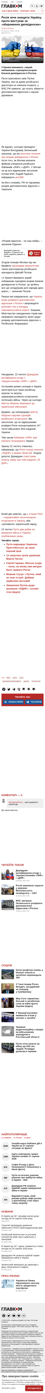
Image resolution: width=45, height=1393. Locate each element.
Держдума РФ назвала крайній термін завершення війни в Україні (26, 1188)
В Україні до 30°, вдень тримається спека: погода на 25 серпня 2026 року (22, 1247)
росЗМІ (19, 177)
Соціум (6, 965)
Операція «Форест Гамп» (32, 11)
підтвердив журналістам (25, 265)
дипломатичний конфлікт (12, 681)
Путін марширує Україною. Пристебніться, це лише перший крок (22, 547)
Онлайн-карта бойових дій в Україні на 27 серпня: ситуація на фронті (27, 1145)
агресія (26, 681)
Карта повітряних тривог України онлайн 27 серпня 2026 (25, 1156)
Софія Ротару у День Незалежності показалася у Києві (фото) (26, 1167)
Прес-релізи (10, 1275)
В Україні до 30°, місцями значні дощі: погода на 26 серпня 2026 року (20, 1217)
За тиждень (6, 1138)
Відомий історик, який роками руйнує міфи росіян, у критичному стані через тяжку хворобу (27, 1199)
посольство (36, 681)
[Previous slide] (38, 11)
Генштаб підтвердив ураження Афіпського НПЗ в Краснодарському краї (21, 1226)
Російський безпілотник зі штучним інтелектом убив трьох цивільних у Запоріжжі (18, 1237)
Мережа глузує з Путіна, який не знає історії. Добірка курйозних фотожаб (23, 577)
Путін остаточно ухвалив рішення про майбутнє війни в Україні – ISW (27, 1177)
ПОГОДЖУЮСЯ (34, 1388)
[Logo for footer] (11, 1310)
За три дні (18, 1138)
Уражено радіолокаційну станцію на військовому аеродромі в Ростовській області (29, 1032)
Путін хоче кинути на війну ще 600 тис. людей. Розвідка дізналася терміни (27, 1047)
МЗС (8, 678)
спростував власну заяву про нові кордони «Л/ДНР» (20, 459)
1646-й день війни (10, 11)
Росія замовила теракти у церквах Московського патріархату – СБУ (29, 889)
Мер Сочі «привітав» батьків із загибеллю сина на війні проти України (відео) (28, 1002)
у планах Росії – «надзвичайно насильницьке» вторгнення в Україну (22, 517)
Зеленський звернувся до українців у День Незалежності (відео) (20, 1265)
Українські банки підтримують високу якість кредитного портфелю (27, 1284)
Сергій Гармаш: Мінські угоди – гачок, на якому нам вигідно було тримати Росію (24, 566)
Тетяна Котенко (7, 28)
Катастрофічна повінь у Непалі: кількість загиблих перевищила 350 (29, 974)
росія (15, 678)
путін (21, 678)
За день (27, 1138)
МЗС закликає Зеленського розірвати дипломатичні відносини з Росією (29, 904)
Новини (7, 1211)
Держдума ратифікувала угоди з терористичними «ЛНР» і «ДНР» (19, 377)
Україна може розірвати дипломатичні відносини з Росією (21, 300)
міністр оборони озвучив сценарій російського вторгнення (19, 415)
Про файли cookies (9, 1388)
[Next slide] (42, 11)
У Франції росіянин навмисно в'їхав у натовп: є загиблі (26, 1015)
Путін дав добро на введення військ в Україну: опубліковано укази (18, 532)
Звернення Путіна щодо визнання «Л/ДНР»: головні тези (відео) (22, 588)
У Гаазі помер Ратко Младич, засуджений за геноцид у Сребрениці (27, 988)
